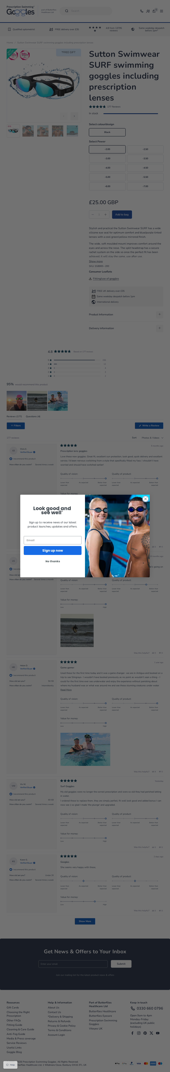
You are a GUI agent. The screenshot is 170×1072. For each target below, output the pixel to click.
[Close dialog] (145, 499)
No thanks (52, 561)
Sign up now (52, 550)
